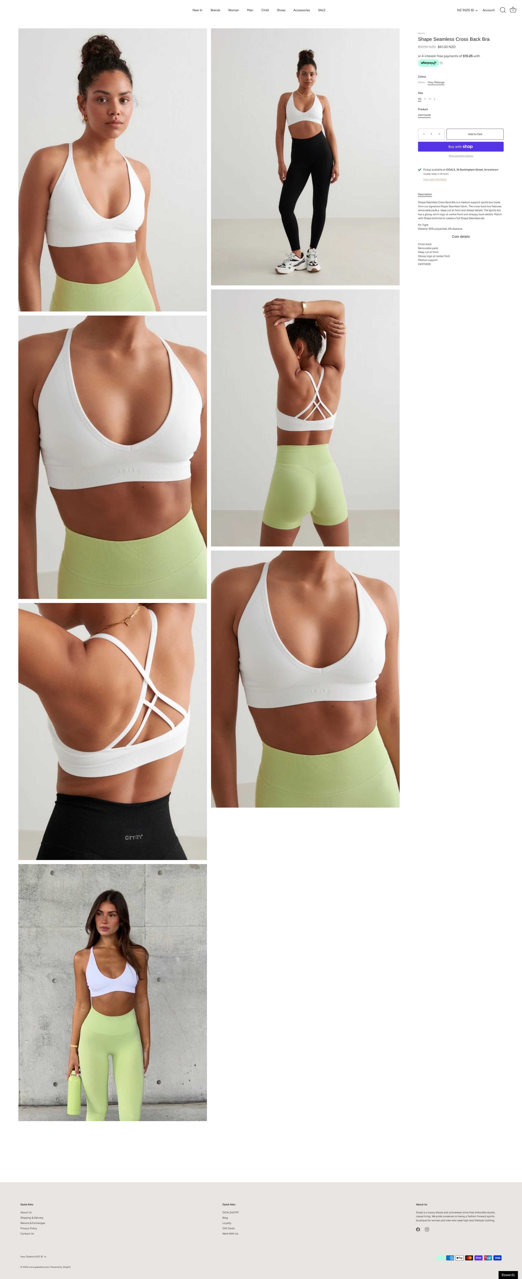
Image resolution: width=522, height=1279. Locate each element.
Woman (233, 10)
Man (250, 10)
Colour (422, 76)
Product (423, 109)
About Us (26, 1212)
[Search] (502, 10)
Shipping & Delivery (31, 1217)
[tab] (427, 194)
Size (420, 92)
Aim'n (421, 33)
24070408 (424, 115)
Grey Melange (436, 82)
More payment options (461, 155)
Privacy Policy (28, 1228)
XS (419, 98)
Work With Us (230, 1233)
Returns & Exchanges (32, 1223)
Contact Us (27, 1233)
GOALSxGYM (230, 1212)
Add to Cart (475, 134)
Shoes (281, 10)
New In (197, 10)
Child (265, 10)
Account (489, 10)
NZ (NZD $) (465, 10)
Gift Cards (228, 1228)
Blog (225, 1217)
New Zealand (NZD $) (31, 1256)
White (421, 82)
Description (425, 194)
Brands (215, 10)
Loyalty (226, 1223)
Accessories (301, 10)
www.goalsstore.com (39, 1267)
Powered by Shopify (60, 1267)
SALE (321, 10)
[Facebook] (418, 1229)
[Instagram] (427, 1229)
